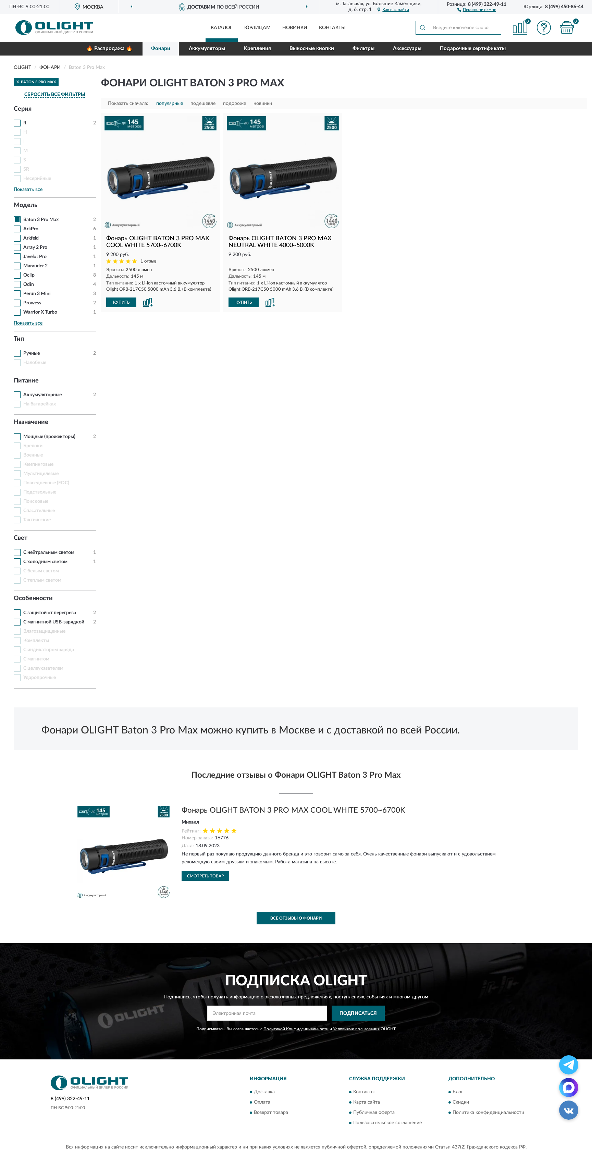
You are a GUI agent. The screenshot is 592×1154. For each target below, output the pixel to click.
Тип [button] (19, 339)
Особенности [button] (33, 598)
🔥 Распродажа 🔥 (109, 48)
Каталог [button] (222, 27)
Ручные (31, 353)
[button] (476, 9)
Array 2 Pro (35, 247)
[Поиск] (422, 28)
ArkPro (30, 229)
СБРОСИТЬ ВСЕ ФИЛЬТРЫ (54, 94)
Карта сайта (366, 1102)
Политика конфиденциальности (488, 1112)
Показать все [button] (28, 189)
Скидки (461, 1102)
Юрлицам (257, 27)
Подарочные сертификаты (473, 48)
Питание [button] (26, 381)
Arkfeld (31, 238)
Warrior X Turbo (40, 312)
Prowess (32, 303)
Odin (28, 284)
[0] (567, 28)
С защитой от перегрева (49, 612)
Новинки (294, 27)
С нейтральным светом (48, 552)
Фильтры (363, 48)
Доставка (264, 1092)
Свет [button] (20, 538)
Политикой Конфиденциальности (296, 1029)
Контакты (332, 27)
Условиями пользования (356, 1029)
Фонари (160, 48)
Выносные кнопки (311, 48)
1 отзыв (148, 261)
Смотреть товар (205, 876)
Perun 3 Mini (37, 293)
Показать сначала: (128, 103)
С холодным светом (45, 561)
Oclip (29, 275)
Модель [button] (25, 205)
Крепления (257, 48)
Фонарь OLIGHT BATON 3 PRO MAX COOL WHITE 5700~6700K (293, 810)
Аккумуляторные (42, 394)
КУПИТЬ (121, 302)
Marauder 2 (35, 266)
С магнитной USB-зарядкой (53, 622)
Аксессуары (407, 48)
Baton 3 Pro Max (41, 219)
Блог (458, 1092)
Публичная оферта (374, 1112)
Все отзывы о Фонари (296, 918)
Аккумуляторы (207, 48)
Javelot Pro (35, 256)
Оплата (262, 1102)
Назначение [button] (31, 422)
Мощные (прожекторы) (49, 436)
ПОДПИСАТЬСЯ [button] (358, 1013)
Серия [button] (23, 109)
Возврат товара (271, 1112)
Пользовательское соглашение (387, 1123)
